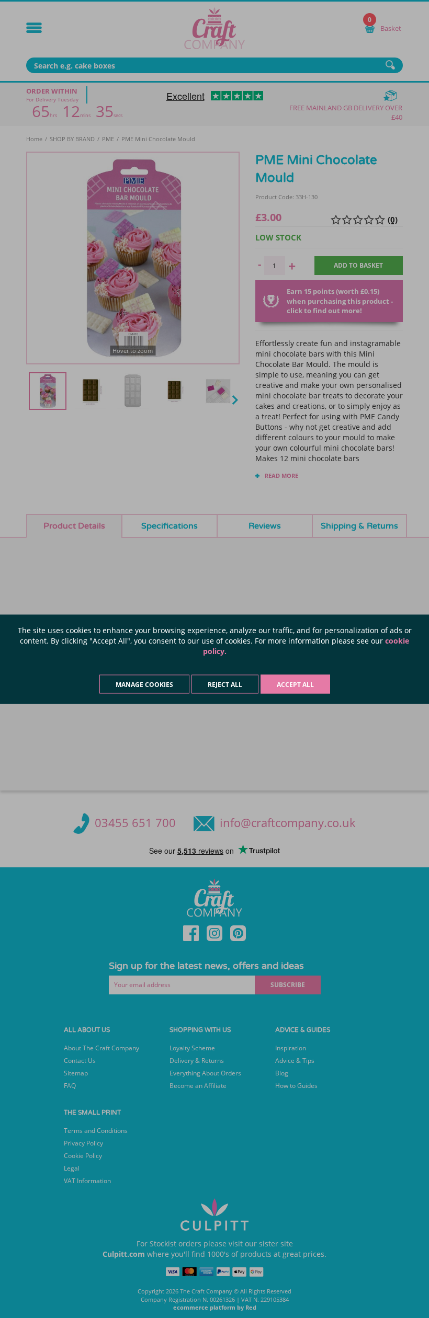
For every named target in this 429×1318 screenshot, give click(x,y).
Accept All (295, 684)
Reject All (225, 684)
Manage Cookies (144, 684)
